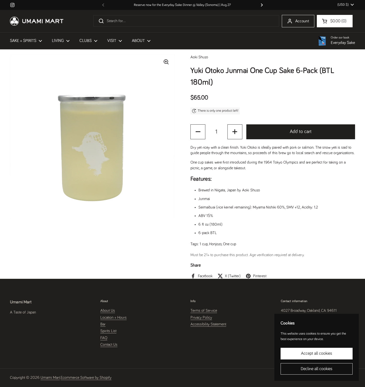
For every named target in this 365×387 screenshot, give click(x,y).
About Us (107, 311)
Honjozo (215, 244)
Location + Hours (113, 317)
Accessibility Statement (208, 324)
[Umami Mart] (36, 21)
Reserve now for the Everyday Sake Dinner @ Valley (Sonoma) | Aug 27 (182, 5)
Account (302, 21)
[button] (197, 131)
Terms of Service (203, 311)
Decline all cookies (316, 369)
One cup (229, 244)
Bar (103, 324)
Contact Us (108, 345)
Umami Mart (50, 378)
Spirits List (108, 331)
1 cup (204, 244)
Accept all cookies (316, 353)
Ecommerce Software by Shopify (86, 378)
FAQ (103, 338)
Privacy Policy (201, 317)
